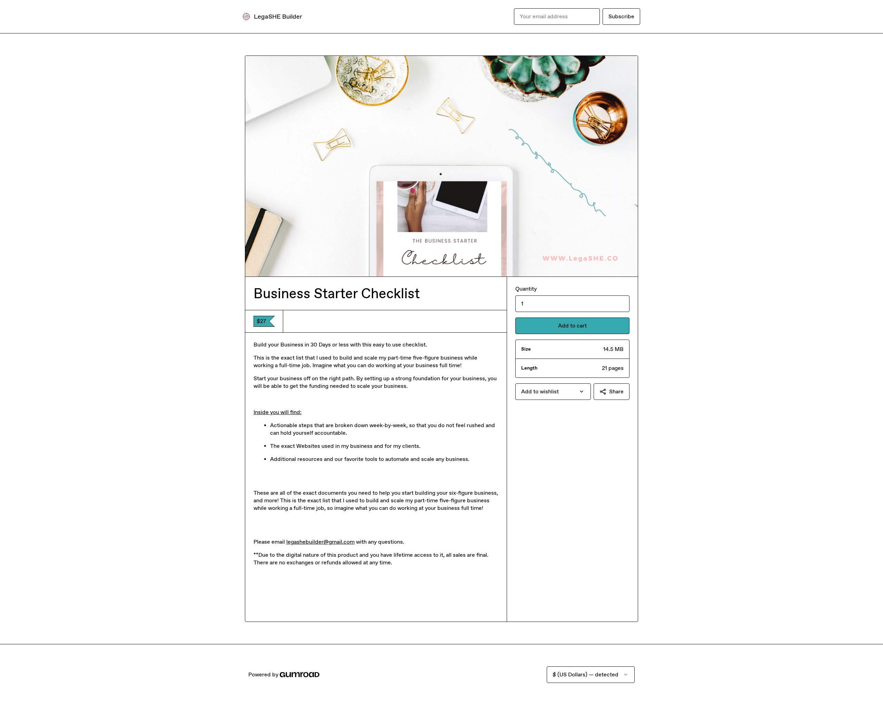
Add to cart (572, 325)
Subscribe (621, 16)
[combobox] (553, 391)
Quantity (526, 288)
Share (616, 391)
